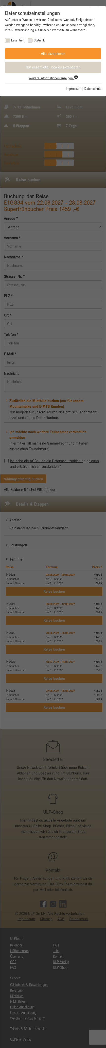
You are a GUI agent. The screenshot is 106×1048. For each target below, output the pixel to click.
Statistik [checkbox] (39, 40)
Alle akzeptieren (53, 53)
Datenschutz (92, 88)
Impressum (73, 88)
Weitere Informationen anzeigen (51, 78)
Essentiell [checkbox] (17, 40)
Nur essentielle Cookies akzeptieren (53, 67)
